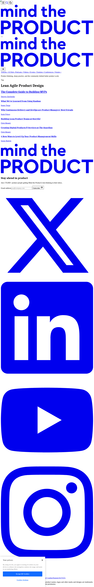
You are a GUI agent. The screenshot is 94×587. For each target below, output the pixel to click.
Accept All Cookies (22, 574)
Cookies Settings (23, 580)
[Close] (42, 560)
